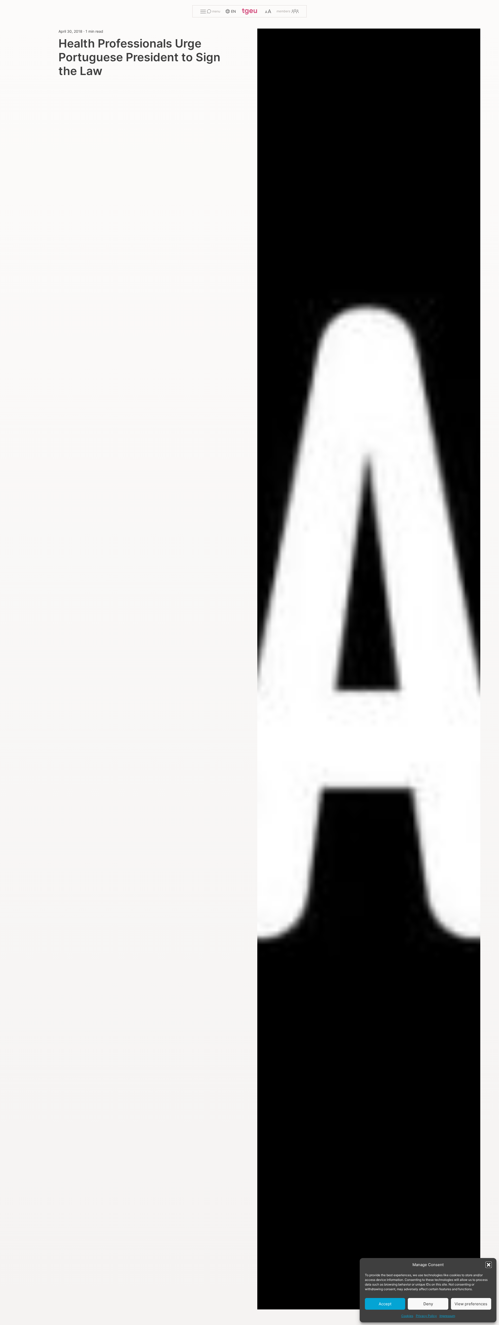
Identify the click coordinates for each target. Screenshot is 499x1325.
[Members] (288, 11)
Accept (385, 1303)
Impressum (447, 1316)
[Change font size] (268, 11)
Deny (428, 1303)
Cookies (407, 1316)
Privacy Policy (426, 1316)
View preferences (471, 1303)
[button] (488, 1264)
